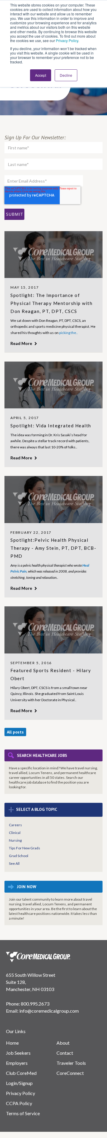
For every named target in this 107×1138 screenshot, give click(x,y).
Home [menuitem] (12, 1043)
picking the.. (68, 332)
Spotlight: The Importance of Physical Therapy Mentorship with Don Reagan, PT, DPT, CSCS (51, 303)
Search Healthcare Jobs (42, 755)
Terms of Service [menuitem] (23, 1113)
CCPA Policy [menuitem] (19, 1103)
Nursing (15, 840)
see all (14, 863)
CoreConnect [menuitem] (70, 1073)
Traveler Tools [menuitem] (71, 1063)
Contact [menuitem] (64, 1053)
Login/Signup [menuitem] (19, 1083)
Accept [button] (40, 75)
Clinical (15, 832)
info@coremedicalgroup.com (49, 1011)
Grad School (18, 855)
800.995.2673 (35, 1003)
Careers (15, 825)
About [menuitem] (63, 1043)
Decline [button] (66, 75)
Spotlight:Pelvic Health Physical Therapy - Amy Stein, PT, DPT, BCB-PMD (53, 548)
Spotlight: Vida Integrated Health (50, 425)
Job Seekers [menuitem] (18, 1053)
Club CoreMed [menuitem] (21, 1073)
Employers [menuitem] (17, 1063)
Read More (21, 343)
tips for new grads (24, 848)
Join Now (26, 886)
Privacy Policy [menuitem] (20, 1093)
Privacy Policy (67, 40)
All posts (15, 732)
